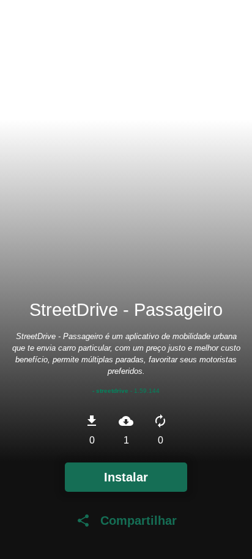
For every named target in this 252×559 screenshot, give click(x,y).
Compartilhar (126, 520)
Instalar (126, 477)
